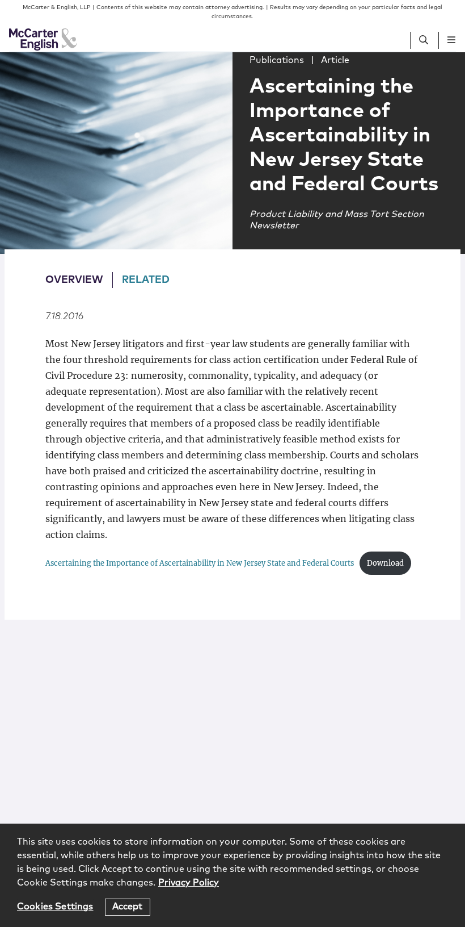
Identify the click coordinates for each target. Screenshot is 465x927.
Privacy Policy (188, 882)
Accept (127, 906)
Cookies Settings (55, 906)
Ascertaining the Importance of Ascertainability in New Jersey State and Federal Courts (199, 562)
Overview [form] (74, 280)
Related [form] (146, 280)
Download (385, 562)
